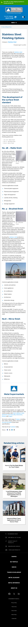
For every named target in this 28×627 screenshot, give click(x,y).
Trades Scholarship (14, 572)
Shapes (14, 556)
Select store (9, 18)
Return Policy (14, 614)
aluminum (4, 414)
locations (12, 427)
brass (20, 414)
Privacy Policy (14, 602)
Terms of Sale (14, 610)
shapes (18, 419)
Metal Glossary (14, 577)
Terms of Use (14, 606)
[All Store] (15, 17)
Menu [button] (13, 22)
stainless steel (18, 52)
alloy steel (16, 414)
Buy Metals (14, 562)
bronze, (4, 416)
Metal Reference (14, 583)
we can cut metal (6, 422)
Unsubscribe (14, 618)
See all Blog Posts (7, 27)
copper (10, 416)
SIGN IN (14, 567)
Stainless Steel (12, 42)
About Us (14, 588)
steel (14, 413)
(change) (11, 16)
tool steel (10, 414)
